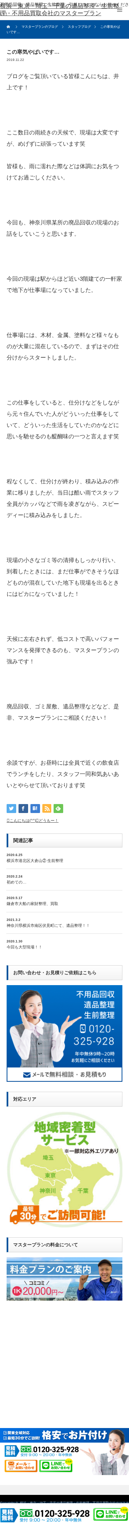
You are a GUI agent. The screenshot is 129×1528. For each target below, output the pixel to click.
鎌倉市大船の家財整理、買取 (32, 903)
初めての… (16, 882)
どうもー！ (49, 820)
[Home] (9, 26)
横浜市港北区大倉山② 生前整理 (35, 860)
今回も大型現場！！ (24, 947)
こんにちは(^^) (23, 820)
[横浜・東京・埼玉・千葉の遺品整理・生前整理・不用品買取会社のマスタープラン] (64, 10)
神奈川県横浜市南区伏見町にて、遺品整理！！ (48, 925)
